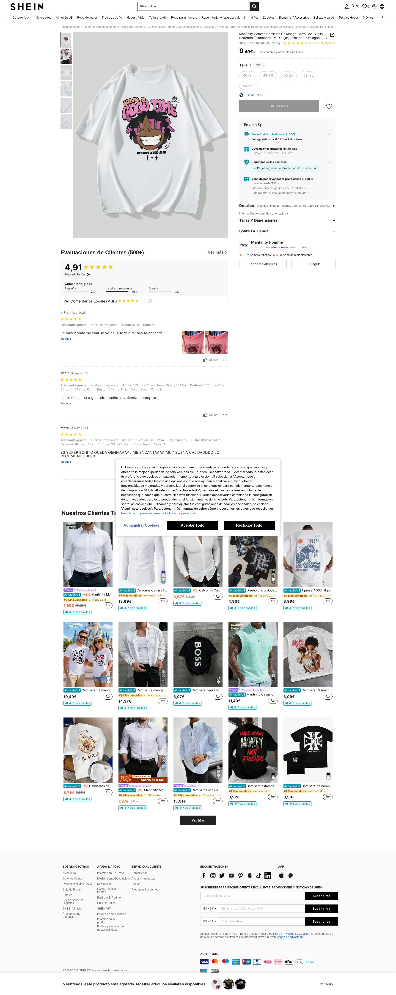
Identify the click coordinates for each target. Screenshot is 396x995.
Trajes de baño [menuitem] (112, 17)
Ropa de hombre (108, 26)
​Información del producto (106, 921)
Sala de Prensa (72, 889)
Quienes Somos (73, 878)
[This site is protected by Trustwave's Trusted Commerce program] (203, 970)
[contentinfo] (269, 962)
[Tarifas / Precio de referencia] (254, 52)
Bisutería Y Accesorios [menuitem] (294, 17)
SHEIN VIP (104, 908)
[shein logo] (27, 6)
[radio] (247, 75)
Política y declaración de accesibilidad (110, 928)
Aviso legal (70, 873)
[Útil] (205, 360)
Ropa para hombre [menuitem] (184, 17)
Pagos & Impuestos (144, 878)
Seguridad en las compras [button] (269, 162)
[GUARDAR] (329, 106)
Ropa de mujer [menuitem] (87, 17)
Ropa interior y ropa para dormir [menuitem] (224, 17)
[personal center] (346, 6)
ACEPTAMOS (209, 954)
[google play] (290, 877)
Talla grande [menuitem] (158, 17)
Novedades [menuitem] (43, 17)
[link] (356, 6)
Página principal (70, 26)
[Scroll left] (377, 17)
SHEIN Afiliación (73, 908)
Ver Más (198, 820)
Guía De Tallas (106, 903)
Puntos (136, 884)
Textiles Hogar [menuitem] (348, 17)
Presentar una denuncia (71, 915)
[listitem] (88, 568)
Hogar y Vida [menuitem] (135, 17)
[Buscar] (254, 6)
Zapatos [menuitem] (268, 17)
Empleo (67, 895)
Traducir (65, 338)
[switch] (148, 301)
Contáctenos (139, 873)
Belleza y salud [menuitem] (324, 17)
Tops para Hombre (133, 26)
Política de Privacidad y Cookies (289, 933)
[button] (374, 6)
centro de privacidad (290, 937)
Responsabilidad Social (78, 884)
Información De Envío (110, 873)
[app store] (281, 877)
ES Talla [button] (255, 65)
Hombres (89, 26)
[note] (77, 612)
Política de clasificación (111, 914)
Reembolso (104, 884)
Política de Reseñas (75, 274)
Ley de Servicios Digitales (73, 902)
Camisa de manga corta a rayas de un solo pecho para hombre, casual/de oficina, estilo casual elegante (143, 690)
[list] (237, 875)
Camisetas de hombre (162, 26)
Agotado (279, 106)
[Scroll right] (382, 17)
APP (281, 866)
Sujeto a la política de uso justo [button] (271, 153)
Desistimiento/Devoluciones (114, 878)
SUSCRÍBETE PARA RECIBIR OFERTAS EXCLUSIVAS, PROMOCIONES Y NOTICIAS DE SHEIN (261, 887)
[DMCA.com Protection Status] (215, 970)
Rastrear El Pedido (109, 897)
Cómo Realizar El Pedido (108, 891)
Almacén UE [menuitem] (64, 17)
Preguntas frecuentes (145, 889)
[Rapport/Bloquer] (225, 360)
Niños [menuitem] (254, 17)
